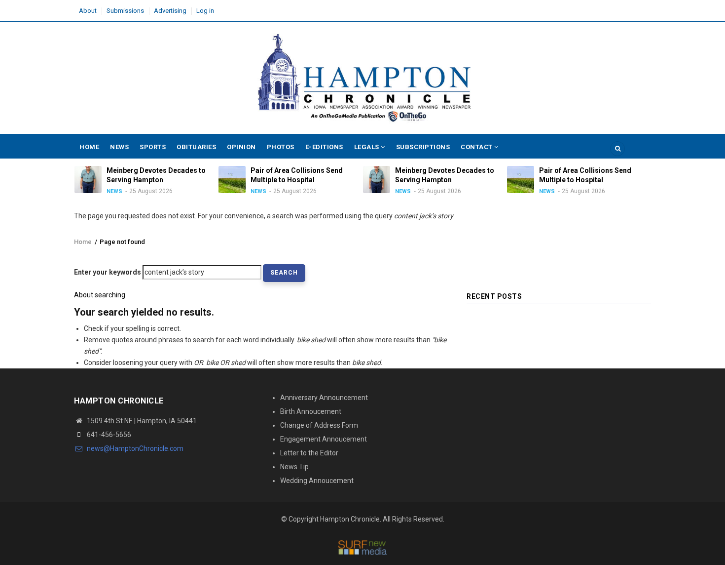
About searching (99, 295)
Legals (367, 147)
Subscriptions (423, 147)
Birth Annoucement (310, 411)
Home (89, 147)
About (88, 10)
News (119, 147)
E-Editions (324, 147)
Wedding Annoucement (317, 480)
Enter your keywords (107, 272)
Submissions (125, 10)
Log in (205, 10)
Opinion (241, 147)
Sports (153, 147)
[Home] (362, 78)
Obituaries (196, 147)
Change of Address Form (319, 425)
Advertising (170, 10)
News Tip (294, 467)
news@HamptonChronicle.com (134, 448)
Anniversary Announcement (324, 398)
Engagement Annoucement (323, 439)
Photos (280, 147)
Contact (477, 147)
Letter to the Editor (309, 453)
